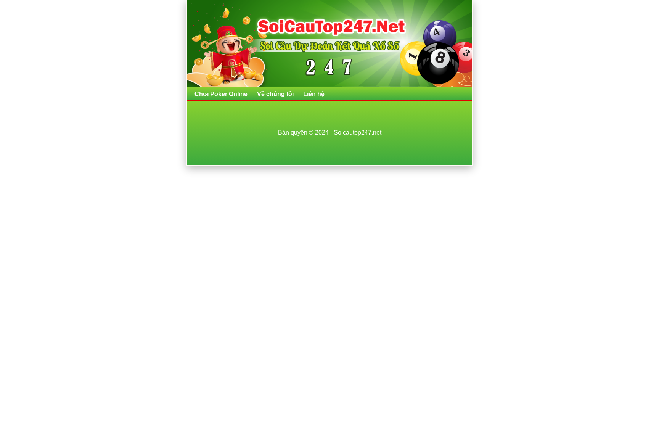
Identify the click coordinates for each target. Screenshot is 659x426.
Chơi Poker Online (221, 94)
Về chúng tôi (275, 94)
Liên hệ (314, 94)
